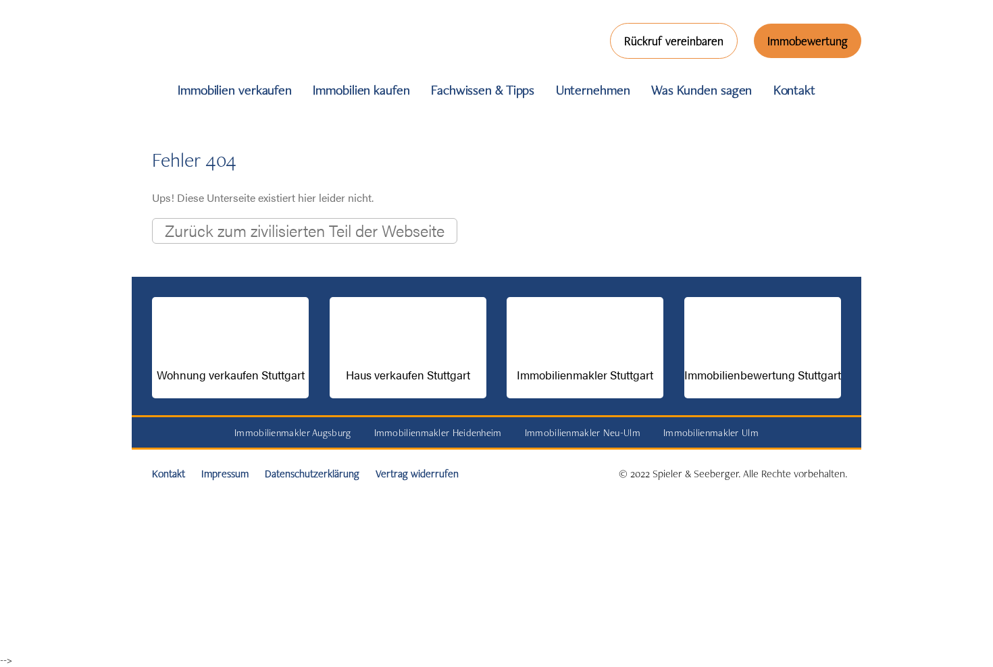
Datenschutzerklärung (312, 473)
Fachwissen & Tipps (482, 90)
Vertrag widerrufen (417, 473)
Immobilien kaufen (361, 90)
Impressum (225, 473)
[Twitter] (16, 354)
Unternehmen (593, 90)
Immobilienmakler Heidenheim (438, 432)
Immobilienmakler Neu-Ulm (582, 432)
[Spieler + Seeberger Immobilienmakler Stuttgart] (223, 60)
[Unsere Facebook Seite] (16, 253)
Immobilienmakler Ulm (711, 432)
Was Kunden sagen (701, 90)
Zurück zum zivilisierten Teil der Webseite (304, 230)
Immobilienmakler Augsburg (292, 432)
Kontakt (794, 90)
